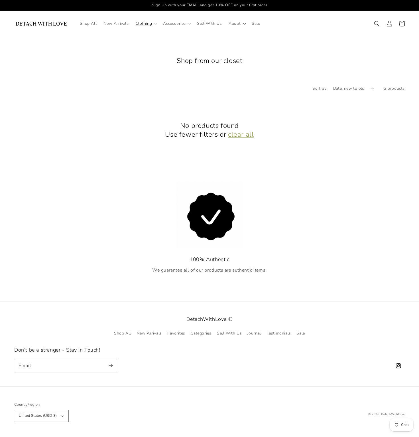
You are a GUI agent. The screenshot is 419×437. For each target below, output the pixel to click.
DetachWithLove (393, 414)
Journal (254, 333)
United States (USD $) (38, 415)
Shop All (122, 333)
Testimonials (279, 333)
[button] (146, 24)
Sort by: (319, 88)
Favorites (176, 333)
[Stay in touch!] (110, 365)
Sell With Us (229, 333)
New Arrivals (149, 333)
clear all (241, 134)
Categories (201, 333)
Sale (300, 333)
